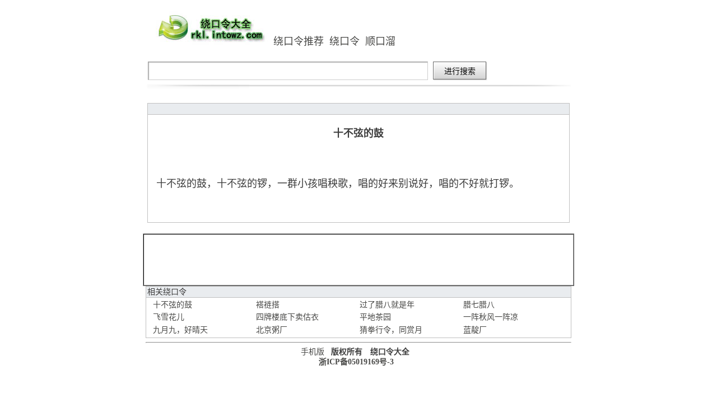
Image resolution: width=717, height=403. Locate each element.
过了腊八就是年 (387, 305)
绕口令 (344, 41)
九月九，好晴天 (180, 330)
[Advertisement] (358, 260)
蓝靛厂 (475, 330)
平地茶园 (375, 317)
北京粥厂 (271, 330)
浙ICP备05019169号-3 (356, 362)
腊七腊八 (479, 305)
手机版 (312, 352)
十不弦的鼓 (172, 305)
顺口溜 (380, 41)
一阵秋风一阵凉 (490, 317)
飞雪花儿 (168, 317)
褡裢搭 (268, 305)
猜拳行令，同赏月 (391, 330)
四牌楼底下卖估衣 (287, 317)
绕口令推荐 (298, 41)
